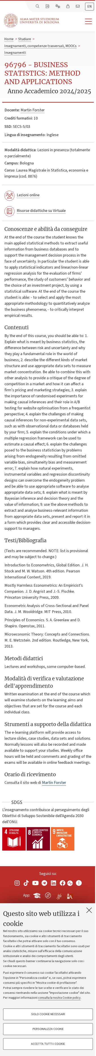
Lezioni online (28, 195)
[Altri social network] (79, 883)
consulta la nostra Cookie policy (59, 998)
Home (9, 39)
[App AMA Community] (70, 895)
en (89, 6)
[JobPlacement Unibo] (59, 894)
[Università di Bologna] (32, 20)
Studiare (24, 39)
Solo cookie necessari (48, 1014)
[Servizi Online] (58, 6)
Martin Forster (33, 110)
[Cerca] (38, 6)
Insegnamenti (15, 52)
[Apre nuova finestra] (17, 883)
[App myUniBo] (37, 894)
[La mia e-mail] (78, 6)
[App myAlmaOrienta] (48, 894)
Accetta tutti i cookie (48, 1044)
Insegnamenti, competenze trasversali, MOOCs (40, 45)
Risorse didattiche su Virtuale (41, 210)
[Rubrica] (48, 6)
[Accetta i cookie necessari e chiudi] (89, 910)
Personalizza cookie (48, 1029)
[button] (77, 21)
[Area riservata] (68, 6)
